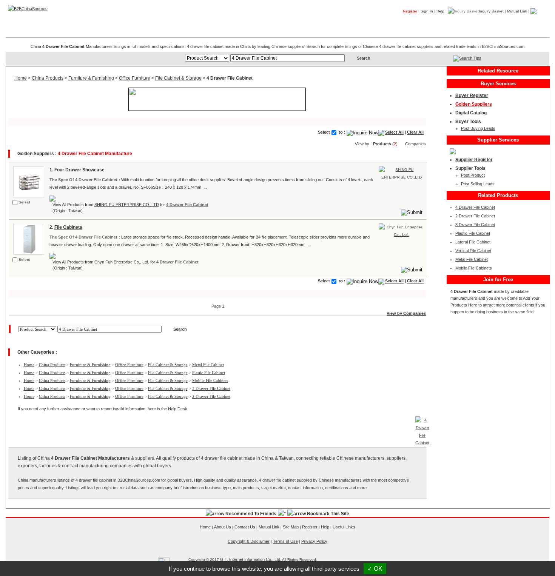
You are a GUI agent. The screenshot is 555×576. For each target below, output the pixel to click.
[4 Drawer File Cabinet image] (27, 181)
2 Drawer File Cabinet (211, 396)
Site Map (291, 527)
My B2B (511, 22)
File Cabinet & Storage (178, 78)
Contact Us (244, 527)
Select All (394, 132)
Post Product (473, 175)
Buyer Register (471, 95)
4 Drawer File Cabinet (187, 204)
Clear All (415, 132)
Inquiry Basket (492, 11)
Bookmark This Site (328, 513)
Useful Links (344, 527)
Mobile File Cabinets (210, 380)
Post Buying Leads (478, 128)
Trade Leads (477, 22)
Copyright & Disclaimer (249, 541)
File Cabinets (68, 227)
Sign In (427, 11)
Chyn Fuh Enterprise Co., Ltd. (121, 262)
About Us (222, 527)
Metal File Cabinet (208, 364)
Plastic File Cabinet (208, 372)
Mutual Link (517, 11)
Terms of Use (285, 541)
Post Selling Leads (478, 184)
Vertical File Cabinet (473, 250)
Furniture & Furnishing (91, 78)
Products (405, 22)
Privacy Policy (314, 541)
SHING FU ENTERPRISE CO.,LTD (126, 204)
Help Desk (177, 409)
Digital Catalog (471, 113)
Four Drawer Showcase (79, 169)
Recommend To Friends (250, 513)
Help (440, 11)
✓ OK (374, 568)
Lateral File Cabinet (472, 242)
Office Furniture (134, 78)
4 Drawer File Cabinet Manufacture (95, 153)
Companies (439, 22)
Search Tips (470, 58)
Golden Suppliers (473, 104)
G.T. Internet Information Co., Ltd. (250, 559)
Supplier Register (474, 159)
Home (537, 22)
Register (410, 11)
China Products (47, 78)
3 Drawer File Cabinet (211, 388)
